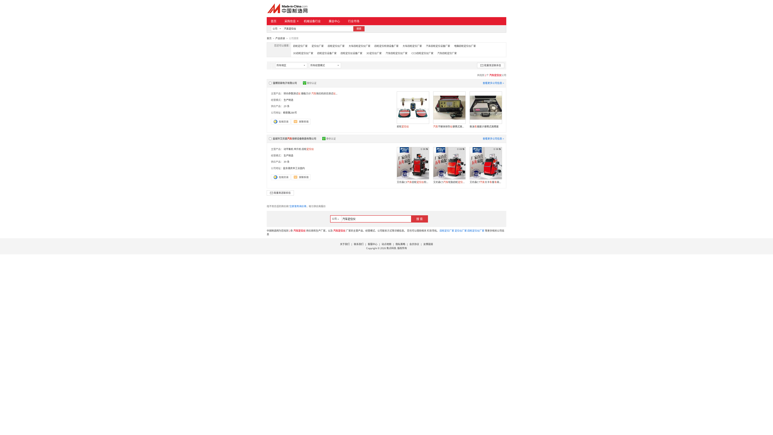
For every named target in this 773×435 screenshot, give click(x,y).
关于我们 (345, 244)
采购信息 (290, 21)
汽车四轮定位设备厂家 (438, 46)
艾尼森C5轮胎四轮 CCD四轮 (449, 182)
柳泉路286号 (290, 112)
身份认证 (311, 83)
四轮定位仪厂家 (336, 46)
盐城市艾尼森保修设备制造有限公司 (294, 138)
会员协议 (414, 244)
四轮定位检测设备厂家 (386, 46)
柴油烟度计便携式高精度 (484, 126)
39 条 (286, 162)
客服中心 (372, 244)
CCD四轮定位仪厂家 (422, 53)
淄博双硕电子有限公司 (285, 83)
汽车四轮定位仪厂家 (396, 53)
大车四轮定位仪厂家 (359, 46)
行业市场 (353, 21)
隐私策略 (400, 244)
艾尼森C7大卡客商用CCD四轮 (486, 182)
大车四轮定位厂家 (412, 46)
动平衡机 (288, 149)
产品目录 (280, 38)
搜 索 (419, 219)
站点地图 (386, 244)
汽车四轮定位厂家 (447, 53)
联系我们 (359, 244)
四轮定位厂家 (300, 46)
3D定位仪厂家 (374, 53)
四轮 (308, 149)
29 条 (286, 106)
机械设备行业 (312, 21)
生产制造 (288, 100)
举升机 (297, 149)
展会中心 (334, 21)
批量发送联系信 (492, 65)
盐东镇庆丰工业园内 (294, 168)
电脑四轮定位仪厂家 (465, 46)
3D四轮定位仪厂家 (303, 53)
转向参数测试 (292, 93)
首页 (273, 21)
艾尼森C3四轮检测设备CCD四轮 (413, 182)
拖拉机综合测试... (324, 93)
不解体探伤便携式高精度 (449, 126)
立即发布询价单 (297, 206)
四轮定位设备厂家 (327, 53)
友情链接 (428, 244)
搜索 (359, 28)
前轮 (403, 126)
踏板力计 (306, 93)
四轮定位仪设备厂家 (351, 53)
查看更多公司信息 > (493, 83)
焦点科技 (391, 248)
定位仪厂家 (318, 46)
